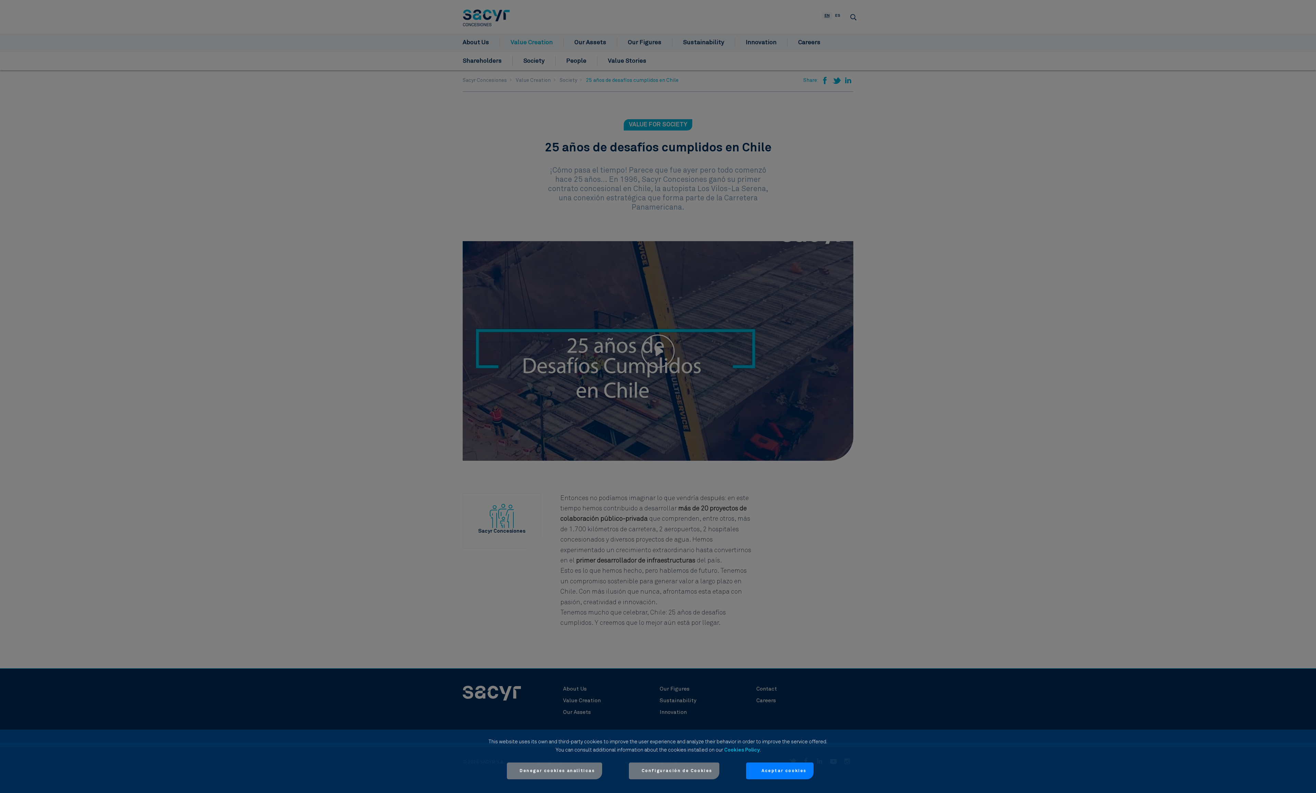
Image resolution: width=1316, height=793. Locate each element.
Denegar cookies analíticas (557, 771)
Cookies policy (742, 750)
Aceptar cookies (783, 771)
